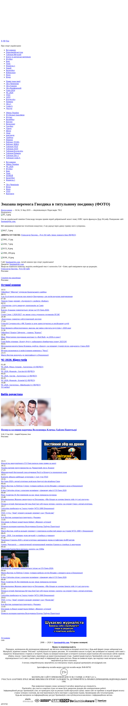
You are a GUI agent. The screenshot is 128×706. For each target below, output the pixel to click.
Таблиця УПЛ (12, 146)
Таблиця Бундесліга (14, 151)
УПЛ (8, 95)
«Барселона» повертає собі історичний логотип (21, 319)
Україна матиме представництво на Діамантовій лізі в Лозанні (27, 468)
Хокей (8, 68)
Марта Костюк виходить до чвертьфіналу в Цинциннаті (25, 355)
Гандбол (9, 126)
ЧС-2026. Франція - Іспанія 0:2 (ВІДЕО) (18, 380)
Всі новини (11, 50)
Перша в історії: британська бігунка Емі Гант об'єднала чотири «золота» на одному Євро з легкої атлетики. (47, 504)
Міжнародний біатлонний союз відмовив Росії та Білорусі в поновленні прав (34, 472)
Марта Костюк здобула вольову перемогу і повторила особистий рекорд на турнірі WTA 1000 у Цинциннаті (47, 531)
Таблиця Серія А (13, 158)
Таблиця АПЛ (12, 149)
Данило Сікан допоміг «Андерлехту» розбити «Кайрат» (25, 301)
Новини (9, 140)
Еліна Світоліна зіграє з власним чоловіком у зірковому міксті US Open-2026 (33, 490)
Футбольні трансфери (15, 115)
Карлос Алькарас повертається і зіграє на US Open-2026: (25, 310)
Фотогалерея (6, 210)
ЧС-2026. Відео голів (14, 360)
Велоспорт (10, 124)
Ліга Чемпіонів (12, 84)
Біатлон (9, 122)
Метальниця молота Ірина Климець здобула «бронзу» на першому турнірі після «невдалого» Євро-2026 (45, 346)
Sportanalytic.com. (8, 221)
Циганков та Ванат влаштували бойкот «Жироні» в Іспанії (26, 522)
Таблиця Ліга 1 (12, 155)
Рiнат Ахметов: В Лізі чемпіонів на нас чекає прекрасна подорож (29, 495)
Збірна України (12, 113)
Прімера (9, 102)
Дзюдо (9, 128)
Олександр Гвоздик (9, 269)
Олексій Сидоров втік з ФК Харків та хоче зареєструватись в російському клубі (35, 323)
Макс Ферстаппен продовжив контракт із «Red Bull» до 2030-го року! (31, 337)
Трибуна (9, 137)
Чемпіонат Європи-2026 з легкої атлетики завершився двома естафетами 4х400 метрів (37, 540)
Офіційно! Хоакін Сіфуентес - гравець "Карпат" (21, 332)
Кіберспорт (11, 73)
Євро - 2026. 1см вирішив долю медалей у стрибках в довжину (28, 535)
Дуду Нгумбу (24, 269)
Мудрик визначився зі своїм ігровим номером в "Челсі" (24, 350)
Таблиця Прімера (13, 153)
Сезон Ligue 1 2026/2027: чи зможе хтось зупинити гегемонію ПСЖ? (30, 314)
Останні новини (11, 285)
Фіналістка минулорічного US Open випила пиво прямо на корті (28, 463)
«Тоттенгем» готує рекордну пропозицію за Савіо (22, 305)
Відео (8, 77)
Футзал (9, 117)
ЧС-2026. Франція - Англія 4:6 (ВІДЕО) (18, 371)
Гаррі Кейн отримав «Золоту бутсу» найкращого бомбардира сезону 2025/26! (34, 341)
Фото (8, 75)
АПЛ (8, 97)
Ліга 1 (8, 104)
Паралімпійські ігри (14, 52)
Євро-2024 (10, 90)
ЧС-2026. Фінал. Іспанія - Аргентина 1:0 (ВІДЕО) (22, 367)
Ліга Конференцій (13, 88)
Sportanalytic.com (13, 262)
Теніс (8, 64)
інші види (10, 135)
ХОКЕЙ (9, 175)
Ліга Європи (11, 86)
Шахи (8, 131)
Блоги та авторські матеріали (18, 57)
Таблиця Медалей (13, 54)
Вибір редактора (12, 394)
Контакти (10, 194)
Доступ (9, 108)
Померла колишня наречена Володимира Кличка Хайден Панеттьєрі (39, 429)
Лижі (8, 133)
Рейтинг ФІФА (12, 144)
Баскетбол (10, 70)
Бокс (8, 61)
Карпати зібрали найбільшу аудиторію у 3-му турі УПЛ (24, 477)
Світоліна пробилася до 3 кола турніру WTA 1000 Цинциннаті (27, 508)
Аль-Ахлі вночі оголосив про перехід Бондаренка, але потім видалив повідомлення (36, 296)
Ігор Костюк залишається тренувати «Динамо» (21, 517)
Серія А (9, 106)
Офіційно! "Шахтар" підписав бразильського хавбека (23, 292)
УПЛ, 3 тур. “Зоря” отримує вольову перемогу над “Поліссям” (27, 513)
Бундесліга (10, 99)
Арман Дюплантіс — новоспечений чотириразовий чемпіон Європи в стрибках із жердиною (41, 544)
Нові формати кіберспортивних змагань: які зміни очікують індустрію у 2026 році (36, 328)
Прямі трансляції (13, 81)
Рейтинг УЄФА (12, 142)
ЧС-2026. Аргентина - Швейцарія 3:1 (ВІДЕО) (20, 385)
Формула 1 (10, 66)
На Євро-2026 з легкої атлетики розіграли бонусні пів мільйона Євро (30, 481)
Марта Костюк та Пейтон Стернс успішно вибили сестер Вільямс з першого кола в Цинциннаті (42, 486)
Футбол (9, 59)
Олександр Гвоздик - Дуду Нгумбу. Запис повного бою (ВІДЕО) (48, 235)
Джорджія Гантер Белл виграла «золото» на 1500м (22, 549)
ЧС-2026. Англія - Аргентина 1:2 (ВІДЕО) (19, 376)
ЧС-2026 (9, 93)
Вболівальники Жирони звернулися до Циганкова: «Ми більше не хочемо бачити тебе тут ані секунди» (45, 499)
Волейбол (10, 119)
